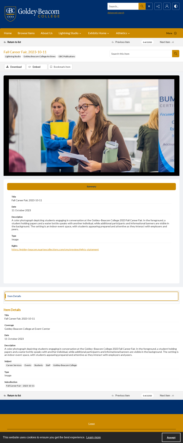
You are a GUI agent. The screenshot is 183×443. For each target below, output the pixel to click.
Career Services (14, 365)
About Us (47, 33)
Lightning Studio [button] (68, 33)
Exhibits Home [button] (97, 33)
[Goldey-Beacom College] (32, 14)
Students (38, 365)
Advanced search (116, 12)
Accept (171, 437)
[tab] (91, 186)
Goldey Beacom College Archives (40, 56)
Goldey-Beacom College (65, 365)
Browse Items (26, 33)
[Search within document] (175, 53)
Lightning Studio (13, 56)
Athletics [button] (121, 33)
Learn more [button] (93, 437)
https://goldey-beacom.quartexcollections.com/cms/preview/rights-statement (55, 249)
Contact (91, 423)
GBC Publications (67, 56)
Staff (48, 365)
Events (28, 365)
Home (8, 33)
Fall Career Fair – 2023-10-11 (20, 385)
